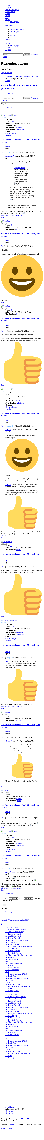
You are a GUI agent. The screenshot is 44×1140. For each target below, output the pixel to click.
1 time (18, 229)
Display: (6, 898)
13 (11, 225)
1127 (12, 121)
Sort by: (21, 898)
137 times (19, 127)
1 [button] (5, 109)
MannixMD (25, 1119)
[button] (8, 107)
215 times (20, 129)
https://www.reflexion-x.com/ (11, 215)
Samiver (4, 223)
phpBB (12, 1125)
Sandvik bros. (6, 793)
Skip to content (6, 73)
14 (11, 795)
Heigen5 (4, 117)
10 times (19, 799)
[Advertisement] (22, 1082)
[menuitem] (7, 6)
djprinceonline (10, 156)
